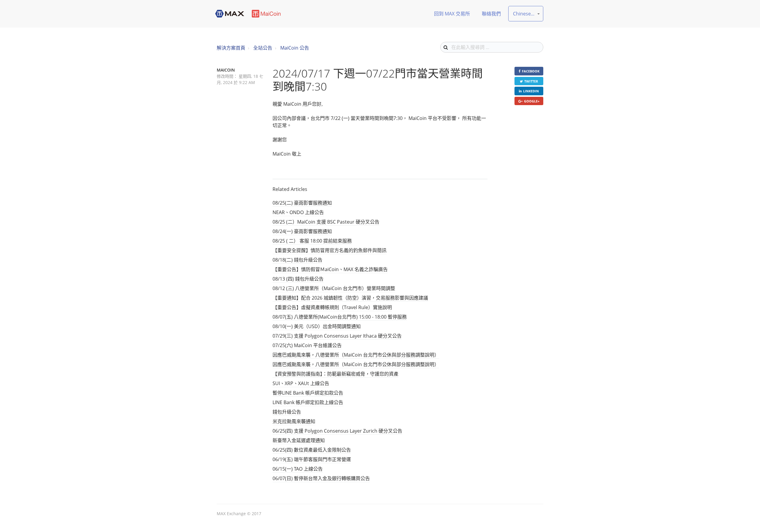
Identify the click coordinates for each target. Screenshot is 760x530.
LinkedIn (531, 91)
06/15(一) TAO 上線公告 (298, 469)
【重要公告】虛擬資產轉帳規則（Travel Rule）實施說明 (332, 307)
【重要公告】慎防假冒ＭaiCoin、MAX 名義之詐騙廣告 (330, 269)
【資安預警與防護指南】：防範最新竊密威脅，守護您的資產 (335, 374)
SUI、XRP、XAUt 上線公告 (301, 383)
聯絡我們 (491, 13)
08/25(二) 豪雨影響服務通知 (302, 203)
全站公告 (262, 48)
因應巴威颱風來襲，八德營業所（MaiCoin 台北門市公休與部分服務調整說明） (356, 355)
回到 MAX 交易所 (452, 13)
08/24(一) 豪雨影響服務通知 (302, 231)
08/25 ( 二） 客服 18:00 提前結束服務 (312, 241)
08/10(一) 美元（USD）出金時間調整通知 (317, 326)
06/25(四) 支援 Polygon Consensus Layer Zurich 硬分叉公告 (337, 431)
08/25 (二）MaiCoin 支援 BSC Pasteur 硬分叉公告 (326, 222)
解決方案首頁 (231, 48)
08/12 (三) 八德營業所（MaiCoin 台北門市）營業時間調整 (334, 288)
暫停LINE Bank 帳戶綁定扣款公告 (308, 393)
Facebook (530, 71)
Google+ (531, 101)
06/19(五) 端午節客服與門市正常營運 (312, 459)
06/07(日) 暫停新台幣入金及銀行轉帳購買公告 (321, 478)
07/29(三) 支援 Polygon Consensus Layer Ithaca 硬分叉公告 (337, 336)
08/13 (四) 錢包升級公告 (298, 279)
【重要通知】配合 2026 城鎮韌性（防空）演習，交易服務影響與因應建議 (350, 298)
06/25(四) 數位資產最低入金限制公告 (312, 450)
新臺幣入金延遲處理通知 (299, 440)
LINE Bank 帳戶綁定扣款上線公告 (308, 402)
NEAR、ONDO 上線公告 (298, 212)
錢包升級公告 (287, 412)
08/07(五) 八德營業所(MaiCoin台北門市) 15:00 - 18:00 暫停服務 (340, 317)
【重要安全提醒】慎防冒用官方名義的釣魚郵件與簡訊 (330, 250)
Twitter (531, 81)
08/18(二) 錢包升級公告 (297, 260)
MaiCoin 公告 (294, 48)
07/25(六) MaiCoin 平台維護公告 (307, 345)
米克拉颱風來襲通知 (294, 421)
